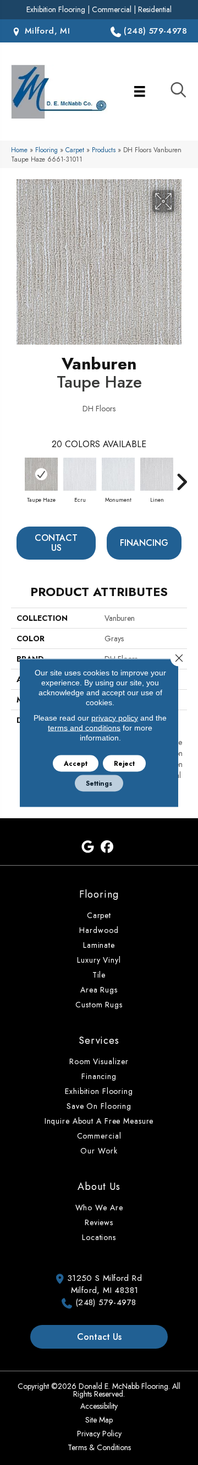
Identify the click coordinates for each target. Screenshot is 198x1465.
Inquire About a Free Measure (99, 1120)
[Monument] (118, 474)
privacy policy (114, 717)
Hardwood (98, 930)
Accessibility (99, 1406)
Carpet (74, 149)
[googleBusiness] (88, 847)
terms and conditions (84, 727)
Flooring (46, 149)
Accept (75, 763)
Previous (16, 476)
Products (104, 149)
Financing (144, 542)
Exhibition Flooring (55, 9)
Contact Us (56, 543)
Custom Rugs (99, 1004)
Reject (124, 763)
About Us (99, 1187)
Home (19, 149)
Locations (99, 1237)
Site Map (99, 1419)
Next (181, 476)
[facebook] (107, 847)
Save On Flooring (99, 1106)
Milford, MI (45, 31)
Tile (99, 974)
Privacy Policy (99, 1433)
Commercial (111, 9)
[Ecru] (80, 474)
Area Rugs (99, 989)
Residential (155, 9)
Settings (99, 783)
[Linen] (157, 474)
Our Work (98, 1150)
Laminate (99, 945)
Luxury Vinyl (99, 959)
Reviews (99, 1222)
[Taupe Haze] (41, 474)
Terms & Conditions (99, 1447)
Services (99, 1040)
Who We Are (99, 1207)
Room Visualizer (99, 1061)
